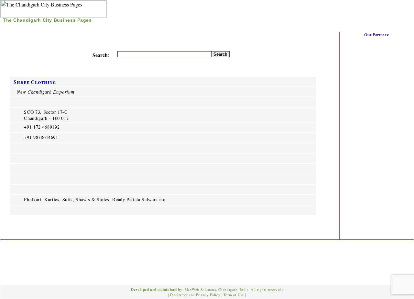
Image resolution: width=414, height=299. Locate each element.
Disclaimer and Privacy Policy (195, 294)
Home (13, 27)
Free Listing (68, 27)
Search (36, 27)
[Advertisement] (338, 12)
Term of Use (233, 294)
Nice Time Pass (110, 27)
